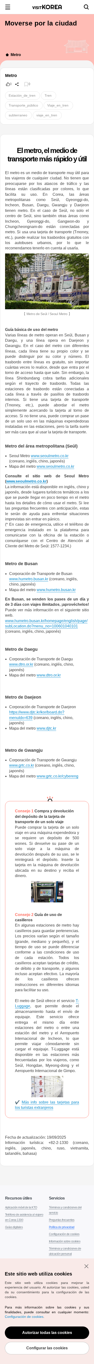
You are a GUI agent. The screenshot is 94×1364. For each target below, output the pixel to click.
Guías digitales (13, 1222)
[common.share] (16, 84)
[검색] (86, 7)
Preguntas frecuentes (61, 1215)
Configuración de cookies (64, 1229)
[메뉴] (7, 7)
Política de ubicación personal (66, 1256)
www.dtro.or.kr (21, 664)
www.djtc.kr (47, 728)
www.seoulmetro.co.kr (50, 455)
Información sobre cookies (64, 1236)
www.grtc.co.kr (22, 765)
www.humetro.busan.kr (29, 578)
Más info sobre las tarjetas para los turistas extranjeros (47, 1099)
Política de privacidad (61, 1222)
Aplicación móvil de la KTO (20, 1202)
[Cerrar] (86, 1266)
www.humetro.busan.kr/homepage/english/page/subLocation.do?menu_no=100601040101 (46, 623)
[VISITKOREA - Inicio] (47, 7)
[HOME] (7, 54)
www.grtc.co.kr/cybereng (58, 776)
